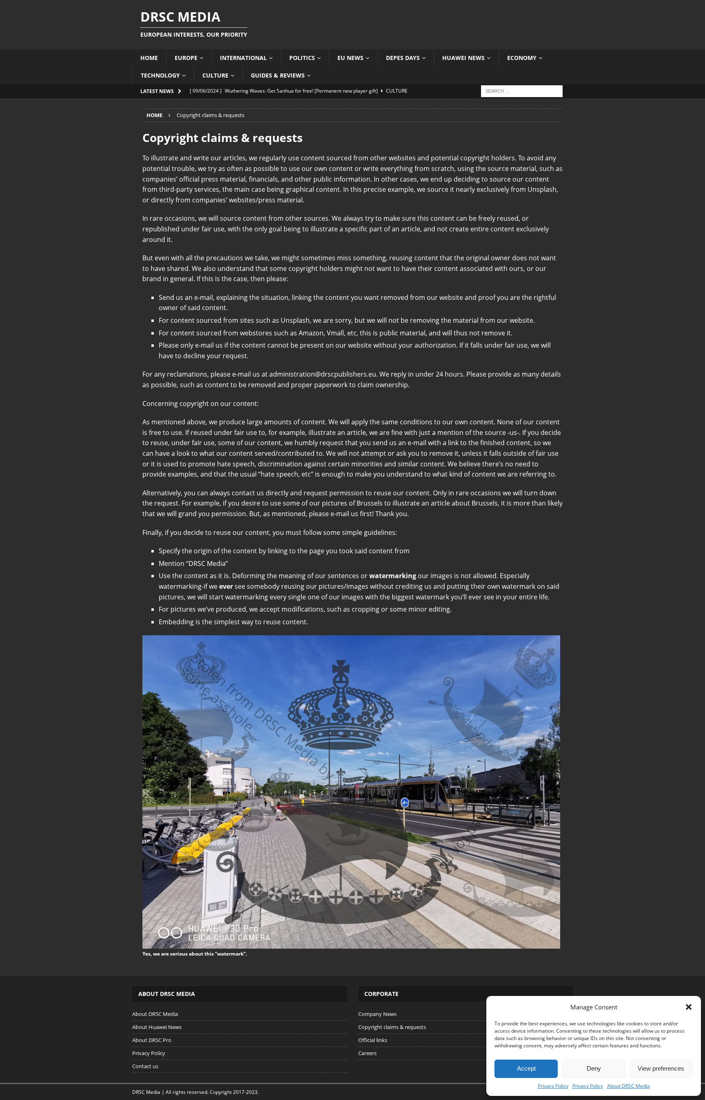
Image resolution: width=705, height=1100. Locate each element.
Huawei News (463, 58)
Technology (160, 75)
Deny (594, 1068)
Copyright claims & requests (392, 1027)
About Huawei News (157, 1027)
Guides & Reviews (278, 75)
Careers (367, 1053)
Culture (215, 75)
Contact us (145, 1066)
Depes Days (403, 58)
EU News (350, 58)
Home (149, 58)
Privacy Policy (553, 1085)
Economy (522, 58)
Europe (186, 58)
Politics (302, 58)
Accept (526, 1068)
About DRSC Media (628, 1085)
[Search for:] (522, 90)
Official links (372, 1040)
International (243, 58)
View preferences (661, 1068)
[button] (689, 1007)
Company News (377, 1014)
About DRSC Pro (151, 1040)
